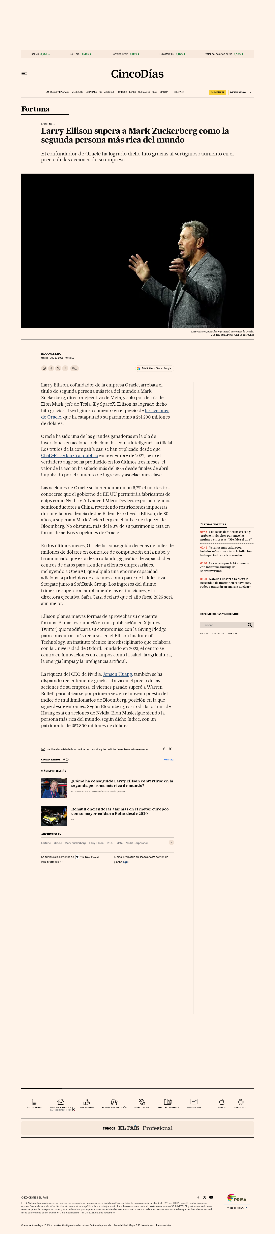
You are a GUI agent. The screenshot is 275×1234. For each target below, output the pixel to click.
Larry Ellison (96, 843)
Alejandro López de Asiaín (101, 791)
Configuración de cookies (75, 1225)
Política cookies (52, 1225)
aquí (125, 861)
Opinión (164, 92)
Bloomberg (51, 353)
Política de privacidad (101, 1225)
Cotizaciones (106, 92)
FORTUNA (47, 124)
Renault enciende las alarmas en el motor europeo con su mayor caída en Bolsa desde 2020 (120, 812)
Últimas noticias (147, 92)
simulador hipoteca (60, 1107)
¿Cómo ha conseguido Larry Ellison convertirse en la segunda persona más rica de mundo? (122, 784)
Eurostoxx (218, 633)
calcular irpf (34, 1107)
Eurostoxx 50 (166, 54)
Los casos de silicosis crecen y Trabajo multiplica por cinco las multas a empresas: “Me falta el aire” (226, 535)
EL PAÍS (177, 90)
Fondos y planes (126, 92)
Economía (91, 92)
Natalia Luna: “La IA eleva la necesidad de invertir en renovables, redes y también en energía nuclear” (225, 582)
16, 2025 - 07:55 (62, 358)
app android (240, 1107)
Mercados (77, 92)
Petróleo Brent (120, 54)
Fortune (46, 843)
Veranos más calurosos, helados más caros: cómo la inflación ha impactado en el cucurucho (226, 551)
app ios (221, 1107)
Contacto (26, 1225)
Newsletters (147, 1225)
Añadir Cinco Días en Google (156, 368)
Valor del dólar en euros (218, 54)
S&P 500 (75, 54)
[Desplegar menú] (24, 73)
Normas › (168, 759)
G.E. (73, 819)
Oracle (58, 843)
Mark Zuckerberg (75, 843)
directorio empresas (168, 1107)
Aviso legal (37, 1225)
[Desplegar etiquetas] (171, 842)
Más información (51, 861)
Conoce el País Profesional (137, 1128)
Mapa (132, 1225)
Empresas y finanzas (57, 92)
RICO (110, 843)
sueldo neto (87, 1107)
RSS (138, 1225)
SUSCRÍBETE (217, 92)
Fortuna (35, 109)
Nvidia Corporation (137, 843)
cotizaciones (194, 1107)
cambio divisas (141, 1107)
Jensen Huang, (118, 674)
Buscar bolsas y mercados (219, 613)
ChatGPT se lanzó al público (69, 455)
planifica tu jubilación (114, 1107)
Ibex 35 (35, 54)
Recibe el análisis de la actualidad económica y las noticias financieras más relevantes (97, 749)
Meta (120, 843)
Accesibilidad (121, 1225)
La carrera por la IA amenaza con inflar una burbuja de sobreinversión (224, 567)
